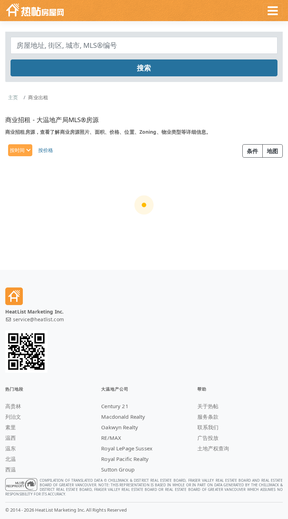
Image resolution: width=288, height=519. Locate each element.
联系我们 (208, 427)
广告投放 (208, 437)
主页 (13, 97)
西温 (10, 469)
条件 (252, 151)
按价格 (45, 150)
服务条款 (208, 416)
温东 (10, 448)
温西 (10, 437)
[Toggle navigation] (272, 10)
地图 (272, 151)
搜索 (144, 67)
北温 (10, 458)
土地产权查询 (213, 448)
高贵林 (13, 406)
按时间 (18, 150)
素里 (10, 427)
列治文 (13, 416)
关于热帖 (208, 406)
